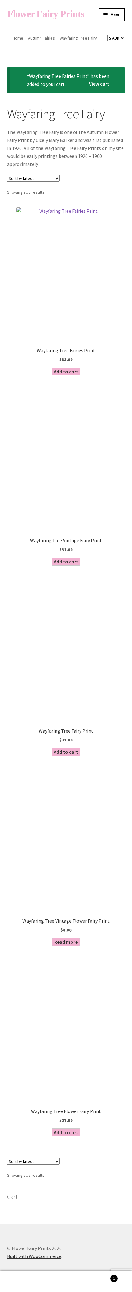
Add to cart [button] (66, 371)
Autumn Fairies (41, 38)
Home (18, 38)
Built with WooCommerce (34, 1256)
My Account (22, 1281)
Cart (101, 1276)
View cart (99, 84)
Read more (66, 942)
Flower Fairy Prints (45, 13)
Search (66, 1281)
